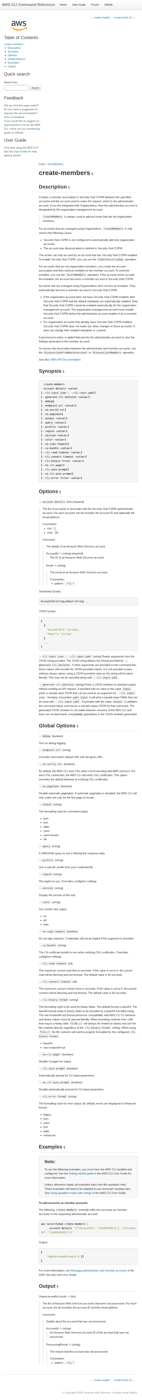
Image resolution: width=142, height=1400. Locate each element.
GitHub (108, 4)
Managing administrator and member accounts (99, 1270)
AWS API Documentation (66, 359)
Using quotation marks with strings (71, 1192)
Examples (13, 62)
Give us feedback (14, 117)
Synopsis (13, 51)
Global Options (16, 58)
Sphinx (133, 1392)
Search (35, 87)
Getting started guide (81, 1173)
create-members (13, 44)
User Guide (79, 4)
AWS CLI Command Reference (28, 5)
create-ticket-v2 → (124, 17)
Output (12, 66)
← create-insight (100, 17)
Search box (10, 82)
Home (63, 4)
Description (14, 47)
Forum (95, 4)
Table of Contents (21, 37)
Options (12, 55)
